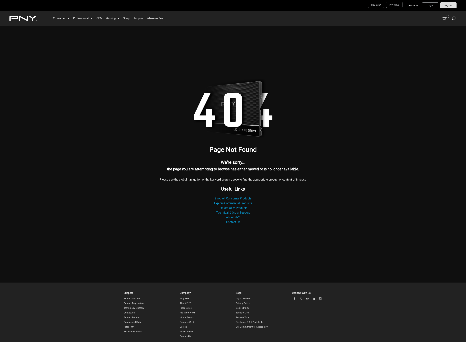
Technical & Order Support (233, 213)
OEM (99, 18)
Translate (411, 5)
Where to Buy (155, 18)
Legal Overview (243, 298)
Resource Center (188, 322)
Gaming (111, 18)
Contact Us (233, 222)
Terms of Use (242, 312)
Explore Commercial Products (233, 203)
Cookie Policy (242, 307)
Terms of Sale (242, 317)
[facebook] (294, 298)
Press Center (186, 307)
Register (448, 5)
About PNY (233, 217)
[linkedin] (313, 298)
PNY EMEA (376, 4)
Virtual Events (186, 317)
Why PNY (184, 298)
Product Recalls (131, 317)
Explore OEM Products (233, 208)
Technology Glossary (134, 307)
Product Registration (134, 303)
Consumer (59, 18)
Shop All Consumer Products (233, 198)
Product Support (132, 298)
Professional (81, 18)
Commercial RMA (132, 322)
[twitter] (301, 299)
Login (430, 5)
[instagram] (320, 298)
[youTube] (307, 298)
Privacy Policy (243, 303)
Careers (183, 326)
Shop (126, 18)
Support (138, 18)
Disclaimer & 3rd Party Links (249, 322)
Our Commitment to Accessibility (252, 326)
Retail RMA (129, 326)
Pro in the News (187, 312)
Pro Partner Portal (133, 331)
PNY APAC (394, 4)
